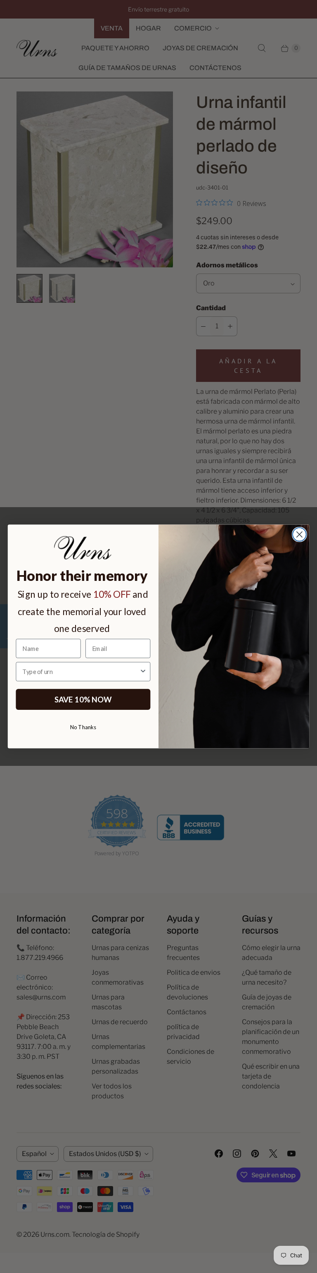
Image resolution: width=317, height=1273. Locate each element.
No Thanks (83, 726)
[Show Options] (143, 671)
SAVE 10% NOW (83, 699)
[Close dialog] (299, 534)
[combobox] (80, 671)
